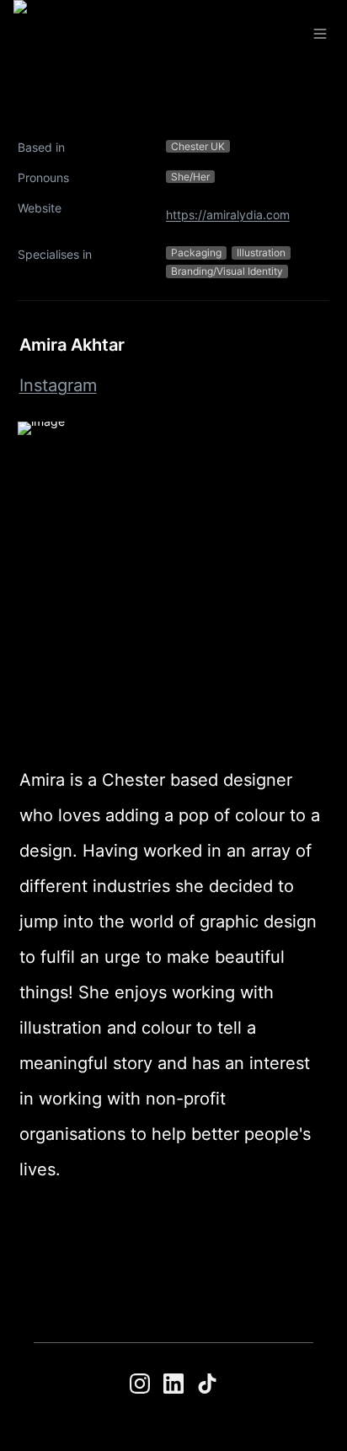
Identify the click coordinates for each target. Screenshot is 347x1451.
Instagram (58, 385)
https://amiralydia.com (228, 214)
